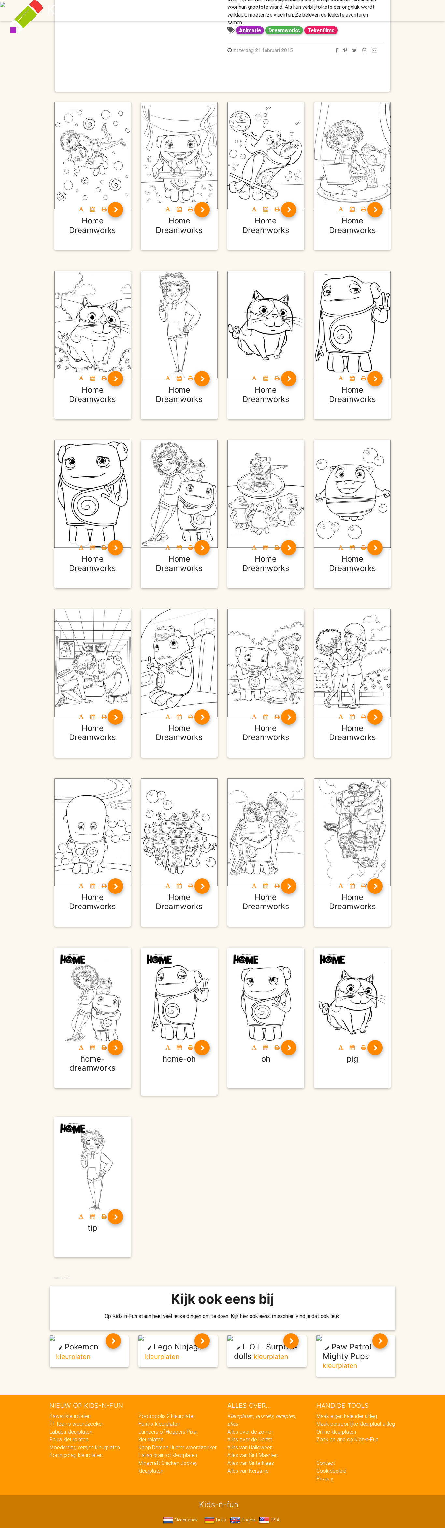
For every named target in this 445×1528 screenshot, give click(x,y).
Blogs (164, 10)
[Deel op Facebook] (336, 50)
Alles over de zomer (250, 1431)
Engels (247, 1520)
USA (274, 1520)
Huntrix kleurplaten (159, 1424)
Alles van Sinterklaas (250, 1463)
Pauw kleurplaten (69, 1439)
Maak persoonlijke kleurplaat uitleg (355, 1424)
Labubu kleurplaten (71, 1431)
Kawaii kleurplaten (70, 1416)
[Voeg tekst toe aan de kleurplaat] (81, 209)
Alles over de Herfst (249, 1439)
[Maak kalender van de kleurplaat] (93, 209)
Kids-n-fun (79, 10)
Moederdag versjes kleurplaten (85, 1447)
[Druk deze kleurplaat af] (104, 209)
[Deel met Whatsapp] (364, 50)
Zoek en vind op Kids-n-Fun (347, 1439)
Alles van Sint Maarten (252, 1455)
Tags (354, 10)
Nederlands (185, 1520)
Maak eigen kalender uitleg (346, 1416)
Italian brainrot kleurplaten (167, 1455)
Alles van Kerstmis (248, 1470)
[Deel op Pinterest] (345, 50)
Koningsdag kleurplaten (76, 1455)
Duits (220, 1520)
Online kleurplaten (336, 1431)
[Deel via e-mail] (374, 50)
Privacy (324, 1478)
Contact (325, 1463)
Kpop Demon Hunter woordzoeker (177, 1447)
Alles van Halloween (250, 1447)
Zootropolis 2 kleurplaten (167, 1416)
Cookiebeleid (331, 1470)
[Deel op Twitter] (354, 50)
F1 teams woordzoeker (76, 1424)
